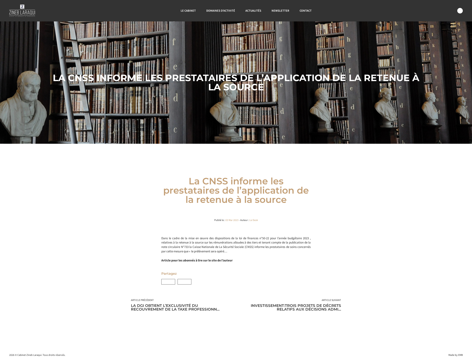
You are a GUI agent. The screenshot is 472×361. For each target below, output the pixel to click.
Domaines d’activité (220, 10)
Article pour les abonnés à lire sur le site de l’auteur (197, 260)
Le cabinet (188, 10)
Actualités (253, 10)
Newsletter (280, 10)
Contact (306, 10)
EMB (460, 355)
